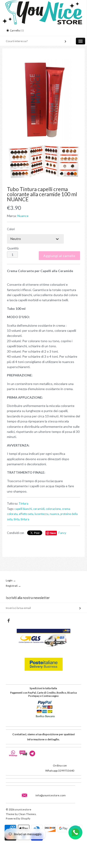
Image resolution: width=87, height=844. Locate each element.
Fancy (62, 533)
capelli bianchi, (23, 509)
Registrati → (13, 585)
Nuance (23, 216)
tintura (25, 519)
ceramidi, (39, 509)
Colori (11, 229)
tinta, (17, 519)
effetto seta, (26, 514)
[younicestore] (43, 4)
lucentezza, (42, 514)
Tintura (23, 503)
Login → (11, 580)
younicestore (23, 809)
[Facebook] (8, 620)
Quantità (13, 248)
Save (53, 533)
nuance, (55, 514)
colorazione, (53, 509)
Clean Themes (27, 814)
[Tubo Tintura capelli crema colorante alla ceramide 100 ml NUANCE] (43, 100)
